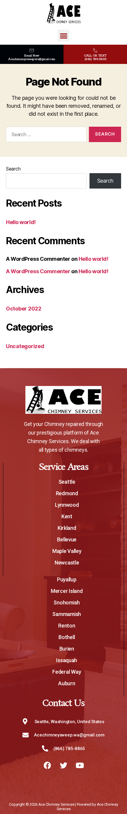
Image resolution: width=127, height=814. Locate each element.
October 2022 (23, 308)
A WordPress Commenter (38, 271)
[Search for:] (45, 135)
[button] (63, 36)
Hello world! (21, 222)
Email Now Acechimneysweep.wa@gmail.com (31, 57)
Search (13, 169)
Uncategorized (25, 346)
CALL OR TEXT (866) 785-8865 (95, 57)
